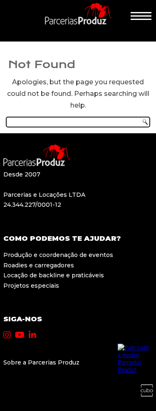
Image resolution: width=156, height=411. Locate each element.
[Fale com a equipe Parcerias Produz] (134, 369)
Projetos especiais (31, 285)
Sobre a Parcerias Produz (41, 362)
